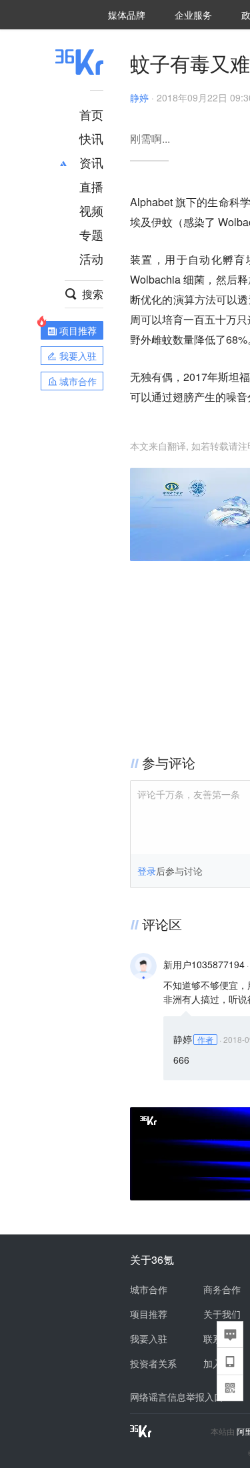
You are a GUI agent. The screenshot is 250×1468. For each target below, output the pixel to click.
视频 (91, 210)
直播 (91, 186)
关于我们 (222, 1314)
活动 (91, 258)
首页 (91, 114)
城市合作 (148, 1289)
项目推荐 (148, 1314)
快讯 (91, 138)
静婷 (139, 97)
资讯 (91, 162)
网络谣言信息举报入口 (176, 1396)
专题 (91, 234)
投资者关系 (153, 1363)
